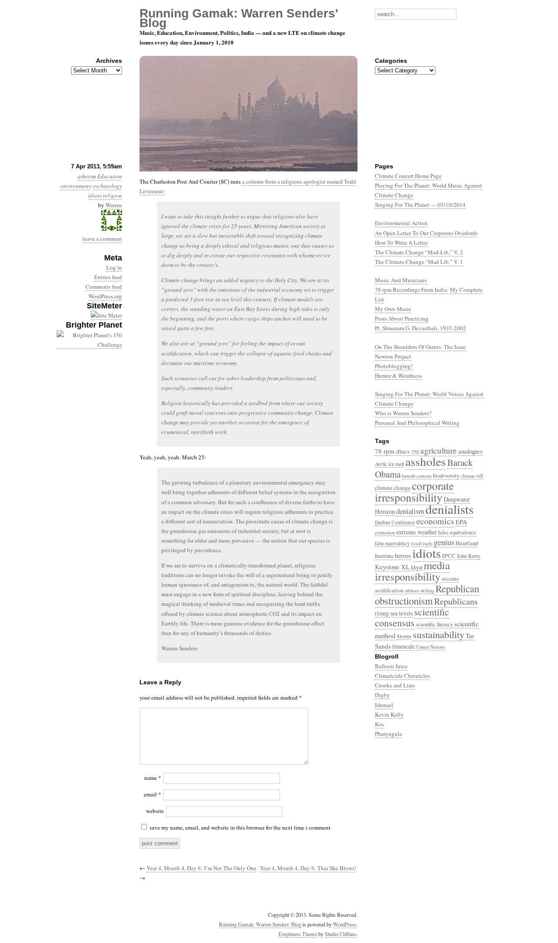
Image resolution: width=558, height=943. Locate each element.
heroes (403, 555)
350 (415, 451)
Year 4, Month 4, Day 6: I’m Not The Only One (201, 868)
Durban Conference (395, 522)
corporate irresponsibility (414, 491)
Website (155, 811)
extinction (385, 532)
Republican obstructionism (427, 594)
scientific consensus (412, 617)
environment (75, 186)
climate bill (472, 475)
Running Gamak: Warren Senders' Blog (260, 924)
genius (444, 542)
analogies (470, 451)
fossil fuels (421, 543)
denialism (410, 511)
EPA (461, 521)
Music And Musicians (401, 280)
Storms (404, 636)
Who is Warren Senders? (403, 413)
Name (152, 778)
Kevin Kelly (389, 714)
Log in (114, 267)
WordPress (344, 924)
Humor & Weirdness (398, 375)
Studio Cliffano (340, 933)
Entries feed (108, 277)
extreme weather (416, 532)
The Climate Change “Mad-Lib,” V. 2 (419, 252)
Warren (113, 205)
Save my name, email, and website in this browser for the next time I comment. (241, 827)
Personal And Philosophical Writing (417, 423)
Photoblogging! (393, 366)
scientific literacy (434, 624)
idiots (95, 195)
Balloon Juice (391, 666)
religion (112, 195)
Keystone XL (392, 567)
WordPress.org (105, 296)
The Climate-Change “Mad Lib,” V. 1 (419, 262)
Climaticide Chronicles (402, 676)
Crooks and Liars (395, 685)
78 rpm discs (392, 451)
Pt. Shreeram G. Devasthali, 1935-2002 (420, 328)
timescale (403, 646)
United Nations (430, 646)
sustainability (438, 634)
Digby (382, 695)
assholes (425, 461)
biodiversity (446, 475)
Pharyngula (388, 734)
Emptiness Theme (298, 933)
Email (152, 794)
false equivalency (392, 543)
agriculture (438, 450)
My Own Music (393, 309)
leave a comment (102, 239)
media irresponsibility (412, 571)
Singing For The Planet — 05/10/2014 (420, 204)
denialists (449, 508)
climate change (393, 488)
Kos (379, 724)
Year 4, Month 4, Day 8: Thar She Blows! (308, 868)
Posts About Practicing (402, 318)
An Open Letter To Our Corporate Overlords (426, 233)
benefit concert (417, 475)
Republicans (456, 601)
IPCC (449, 556)
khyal (416, 567)
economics (435, 521)
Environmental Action (401, 223)
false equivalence (457, 532)
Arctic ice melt (389, 464)
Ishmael (384, 705)
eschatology (107, 186)
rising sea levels (394, 613)
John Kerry (468, 555)
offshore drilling (419, 591)
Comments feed (103, 286)
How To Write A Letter (401, 242)
